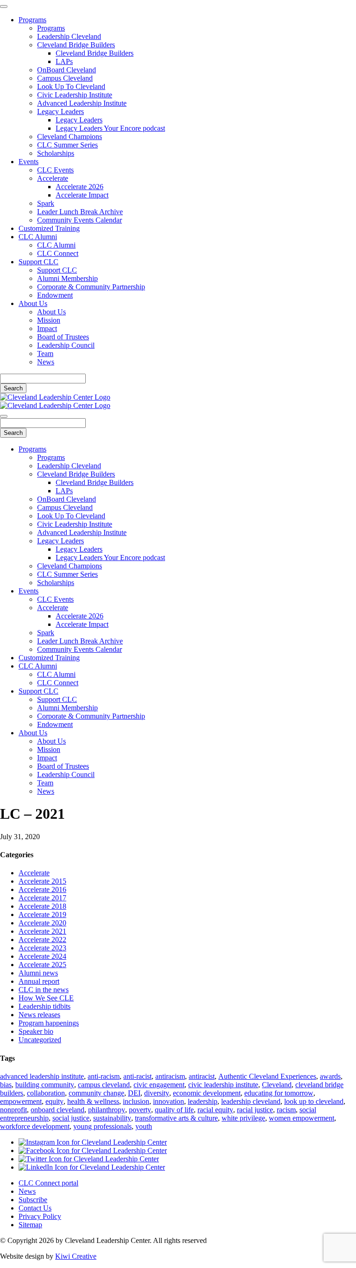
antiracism (170, 1076)
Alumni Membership (67, 278)
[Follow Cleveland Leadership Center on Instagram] (93, 1142)
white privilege (243, 1118)
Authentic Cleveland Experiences (267, 1076)
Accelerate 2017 (42, 898)
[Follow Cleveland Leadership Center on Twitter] (89, 1159)
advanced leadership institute (42, 1076)
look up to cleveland (313, 1101)
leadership (202, 1101)
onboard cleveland (57, 1110)
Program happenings (49, 1023)
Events (28, 162)
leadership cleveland (250, 1101)
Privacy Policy (40, 1216)
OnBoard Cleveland (66, 70)
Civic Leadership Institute (74, 95)
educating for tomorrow (278, 1093)
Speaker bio (36, 1031)
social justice (70, 1118)
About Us (33, 303)
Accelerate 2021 (42, 931)
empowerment (21, 1101)
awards (330, 1076)
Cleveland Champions (69, 136)
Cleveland (277, 1085)
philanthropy (106, 1110)
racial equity (215, 1110)
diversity (156, 1093)
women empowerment (301, 1118)
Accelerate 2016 (42, 889)
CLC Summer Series (67, 145)
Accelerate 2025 (42, 965)
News (45, 362)
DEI (134, 1093)
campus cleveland (104, 1085)
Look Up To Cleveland (71, 86)
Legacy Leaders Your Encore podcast (110, 128)
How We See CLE (46, 998)
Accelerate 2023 (42, 948)
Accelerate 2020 (42, 923)
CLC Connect (57, 253)
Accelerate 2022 (42, 939)
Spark (45, 203)
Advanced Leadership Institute (82, 103)
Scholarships (55, 153)
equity (54, 1101)
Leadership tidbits (44, 1006)
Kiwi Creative (75, 1256)
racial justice (255, 1110)
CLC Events (55, 170)
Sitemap (30, 1225)
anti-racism (104, 1076)
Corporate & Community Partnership (91, 287)
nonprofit (13, 1110)
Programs (32, 20)
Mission (48, 320)
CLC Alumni (38, 237)
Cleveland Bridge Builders (76, 45)
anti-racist (137, 1076)
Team (45, 353)
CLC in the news (44, 990)
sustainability (112, 1118)
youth (143, 1126)
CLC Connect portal (48, 1183)
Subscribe (33, 1200)
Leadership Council (66, 345)
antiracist (202, 1076)
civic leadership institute (223, 1085)
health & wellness (93, 1101)
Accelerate (52, 178)
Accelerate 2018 (42, 906)
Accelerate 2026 (79, 187)
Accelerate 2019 (42, 914)
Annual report (39, 981)
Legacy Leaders (60, 111)
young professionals (102, 1126)
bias (6, 1085)
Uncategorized (40, 1040)
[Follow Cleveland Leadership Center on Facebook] (93, 1150)
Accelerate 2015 (42, 881)
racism (286, 1110)
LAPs (64, 61)
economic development (207, 1093)
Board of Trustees (63, 337)
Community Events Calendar (79, 220)
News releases (39, 1015)
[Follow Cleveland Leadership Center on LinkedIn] (92, 1167)
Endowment (55, 295)
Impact (47, 328)
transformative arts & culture (176, 1118)
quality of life (174, 1110)
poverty (140, 1110)
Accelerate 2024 (42, 956)
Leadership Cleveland (69, 36)
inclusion (136, 1101)
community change (96, 1093)
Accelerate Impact (82, 195)
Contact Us (35, 1208)
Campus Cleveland (65, 78)
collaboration (46, 1093)
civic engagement (159, 1085)
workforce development (35, 1126)
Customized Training (49, 228)
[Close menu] (3, 6)
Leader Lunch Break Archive (80, 212)
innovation (168, 1101)
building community (44, 1085)
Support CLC (38, 262)
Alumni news (38, 973)
